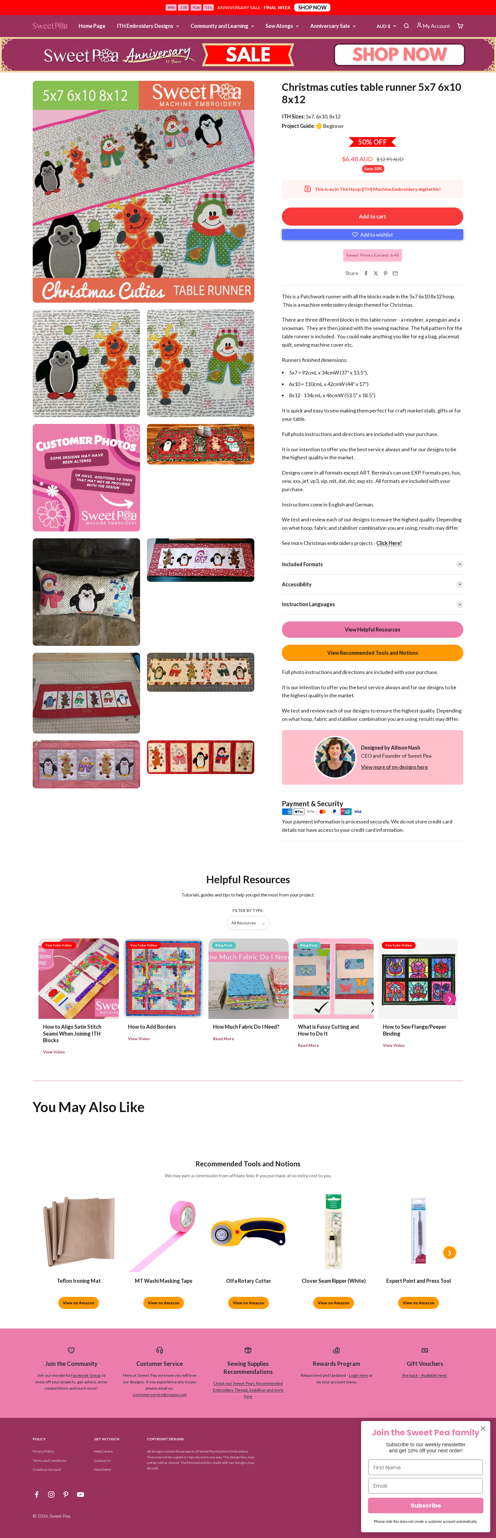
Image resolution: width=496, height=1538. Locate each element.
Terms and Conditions (50, 1460)
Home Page (92, 26)
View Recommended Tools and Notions (372, 653)
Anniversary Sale (330, 26)
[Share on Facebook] (366, 273)
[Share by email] (395, 273)
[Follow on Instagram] (51, 1494)
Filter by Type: (248, 910)
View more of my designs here (394, 767)
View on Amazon (78, 1302)
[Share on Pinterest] (385, 273)
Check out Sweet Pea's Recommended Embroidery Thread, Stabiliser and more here (248, 1390)
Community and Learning (219, 26)
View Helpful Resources (372, 629)
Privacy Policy (43, 1451)
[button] (372, 234)
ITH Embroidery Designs (145, 26)
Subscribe (426, 1505)
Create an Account (47, 1469)
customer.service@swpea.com (160, 1394)
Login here (358, 1375)
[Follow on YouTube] (80, 1494)
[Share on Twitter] (376, 273)
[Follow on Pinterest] (66, 1494)
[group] (248, 54)
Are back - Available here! (424, 1375)
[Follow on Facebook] (36, 1494)
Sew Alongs (279, 26)
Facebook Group (86, 1375)
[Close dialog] (483, 1428)
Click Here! (389, 543)
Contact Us (102, 1460)
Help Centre (103, 1451)
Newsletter (103, 1469)
